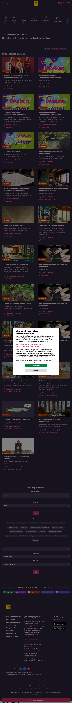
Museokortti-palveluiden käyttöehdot (29, 346)
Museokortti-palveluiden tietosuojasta (30, 344)
